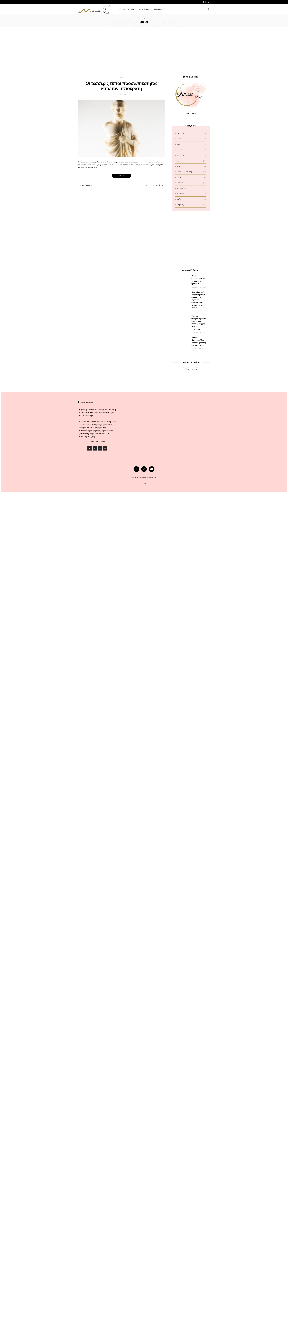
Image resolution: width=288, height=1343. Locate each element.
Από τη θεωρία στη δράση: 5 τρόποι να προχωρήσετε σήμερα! (191, 837)
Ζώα (178, 166)
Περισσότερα (191, 113)
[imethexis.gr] (95, 9)
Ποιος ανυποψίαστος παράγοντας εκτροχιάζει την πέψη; (190, 657)
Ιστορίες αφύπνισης (184, 172)
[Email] (162, 185)
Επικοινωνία (159, 9)
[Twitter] (156, 185)
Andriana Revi (87, 185)
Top (144, 484)
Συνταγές (180, 194)
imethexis (140, 477)
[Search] (208, 9)
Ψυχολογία (181, 205)
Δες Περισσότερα (98, 442)
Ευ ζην (131, 9)
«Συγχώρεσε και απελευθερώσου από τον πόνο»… (191, 387)
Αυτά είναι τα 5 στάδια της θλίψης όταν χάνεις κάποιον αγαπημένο (190, 1062)
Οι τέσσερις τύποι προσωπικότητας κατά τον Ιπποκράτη (122, 86)
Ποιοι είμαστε (145, 9)
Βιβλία (179, 150)
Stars (179, 139)
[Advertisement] (144, 52)
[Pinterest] (159, 185)
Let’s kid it (180, 133)
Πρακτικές (180, 183)
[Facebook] (153, 185)
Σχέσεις (121, 78)
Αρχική (122, 9)
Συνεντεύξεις (182, 188)
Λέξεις (179, 177)
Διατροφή (180, 155)
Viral (178, 144)
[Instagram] (144, 469)
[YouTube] (151, 469)
